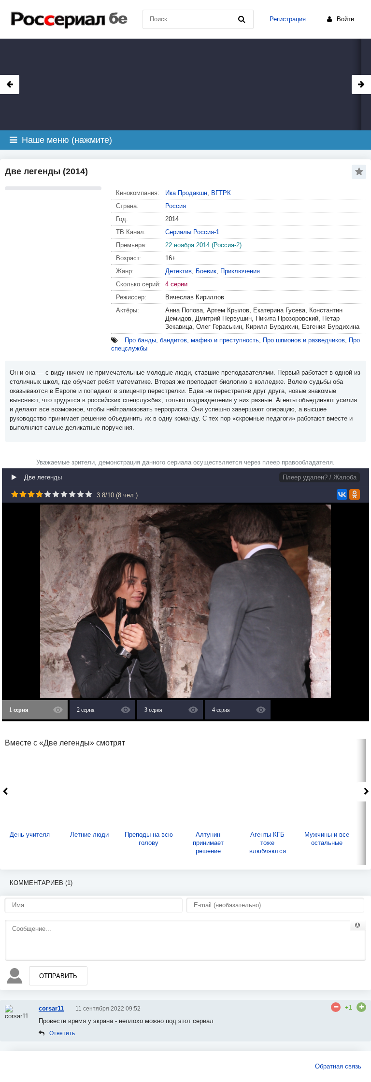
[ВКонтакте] (342, 494)
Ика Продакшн (186, 193)
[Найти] (241, 19)
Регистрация (288, 19)
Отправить (58, 976)
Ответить (62, 1033)
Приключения (240, 271)
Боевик (206, 271)
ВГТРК (221, 193)
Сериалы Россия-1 (192, 232)
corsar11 (51, 1008)
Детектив (178, 271)
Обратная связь (338, 1066)
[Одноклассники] (354, 494)
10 (89, 494)
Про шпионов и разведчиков (304, 340)
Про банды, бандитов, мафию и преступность (192, 340)
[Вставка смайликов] (358, 925)
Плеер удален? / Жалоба (320, 477)
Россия (175, 206)
